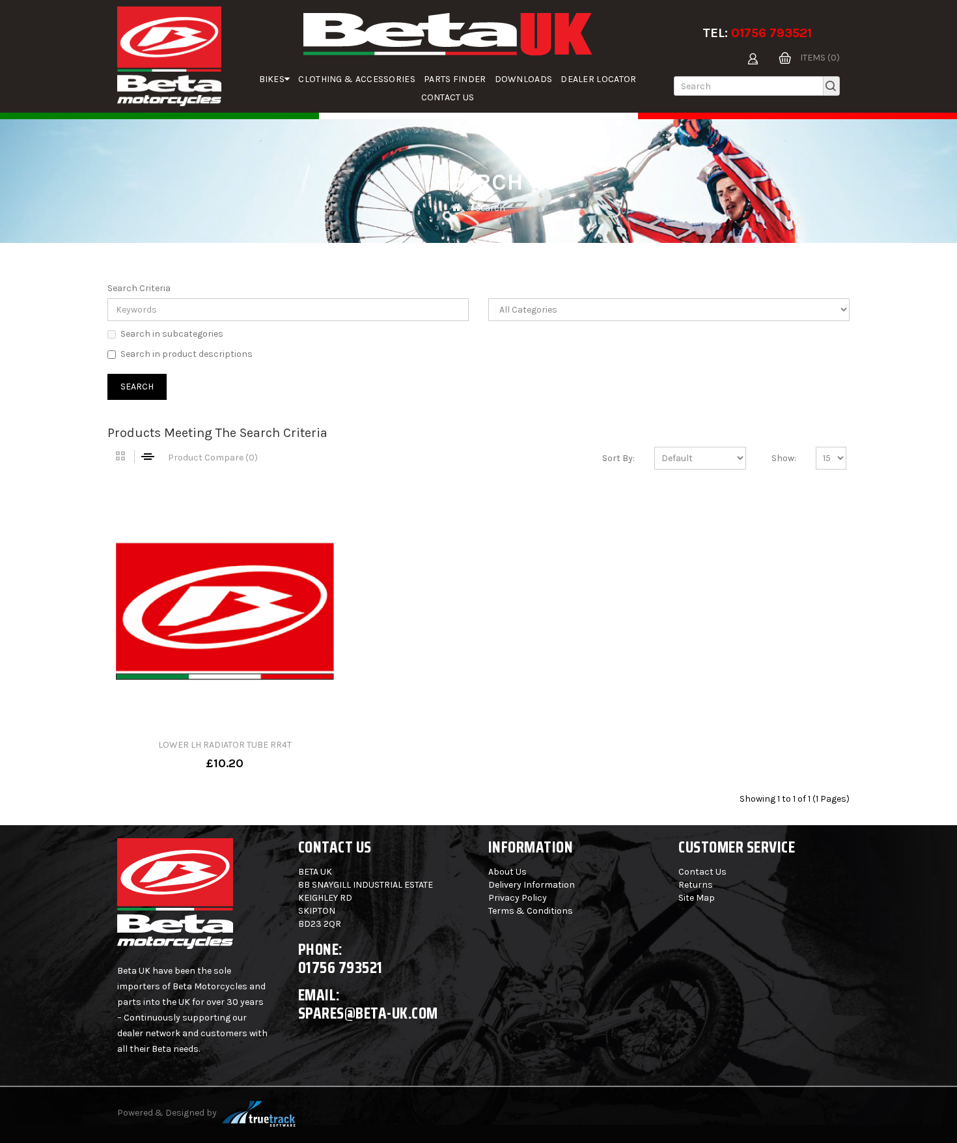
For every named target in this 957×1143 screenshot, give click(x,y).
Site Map (696, 897)
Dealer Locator (598, 79)
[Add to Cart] (183, 754)
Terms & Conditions (530, 910)
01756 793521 (771, 32)
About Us (507, 871)
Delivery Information (531, 884)
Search (490, 208)
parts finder (455, 79)
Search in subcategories (171, 333)
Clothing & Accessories (356, 79)
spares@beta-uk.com (368, 1013)
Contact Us (448, 97)
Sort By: (618, 458)
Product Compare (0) (213, 457)
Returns (695, 884)
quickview (267, 754)
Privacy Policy (517, 897)
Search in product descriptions (186, 354)
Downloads (524, 79)
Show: (783, 458)
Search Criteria (139, 288)
